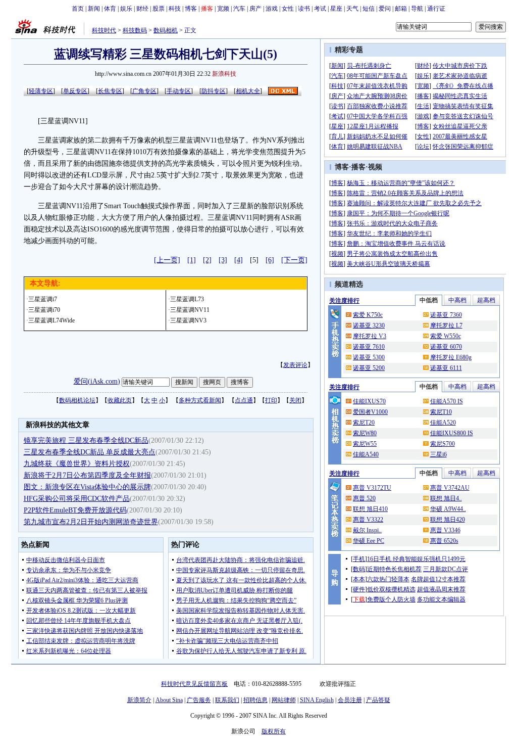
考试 (320, 8)
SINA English (317, 700)
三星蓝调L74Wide (51, 320)
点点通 (244, 400)
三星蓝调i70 (44, 309)
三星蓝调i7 (42, 299)
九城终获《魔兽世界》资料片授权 (77, 464)
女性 (288, 8)
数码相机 (165, 30)
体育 (110, 8)
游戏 (272, 8)
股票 (158, 8)
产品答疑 (378, 700)
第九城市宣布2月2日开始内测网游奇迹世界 (91, 522)
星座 (336, 8)
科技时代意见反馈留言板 (194, 683)
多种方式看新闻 (200, 400)
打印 (271, 400)
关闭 (295, 400)
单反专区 (75, 91)
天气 (352, 8)
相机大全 (248, 91)
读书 (304, 8)
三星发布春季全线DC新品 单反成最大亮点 (90, 452)
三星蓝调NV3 (188, 320)
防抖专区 (213, 91)
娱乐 (126, 8)
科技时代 (104, 30)
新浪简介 (139, 700)
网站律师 (284, 700)
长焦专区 (110, 91)
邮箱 (401, 8)
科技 (175, 8)
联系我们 (227, 700)
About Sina (169, 700)
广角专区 (144, 91)
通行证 (436, 8)
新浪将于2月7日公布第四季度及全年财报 (87, 475)
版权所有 (274, 731)
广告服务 (199, 700)
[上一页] (167, 260)
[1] (191, 260)
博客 (191, 8)
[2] (207, 260)
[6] (270, 260)
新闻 (94, 8)
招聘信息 (255, 700)
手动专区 (179, 91)
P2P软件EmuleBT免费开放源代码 (75, 510)
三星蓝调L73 (187, 299)
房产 (255, 8)
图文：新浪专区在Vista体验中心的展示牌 (87, 487)
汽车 (239, 8)
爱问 (385, 8)
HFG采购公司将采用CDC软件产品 (77, 498)
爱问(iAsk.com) (97, 381)
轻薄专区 (41, 91)
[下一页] (294, 260)
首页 (78, 8)
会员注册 (350, 700)
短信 (369, 8)
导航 (417, 8)
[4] (238, 260)
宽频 (223, 8)
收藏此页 (120, 400)
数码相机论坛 (77, 400)
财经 (142, 8)
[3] (223, 260)
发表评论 (295, 364)
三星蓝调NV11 (190, 309)
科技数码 (135, 30)
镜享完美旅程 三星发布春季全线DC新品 (86, 440)
